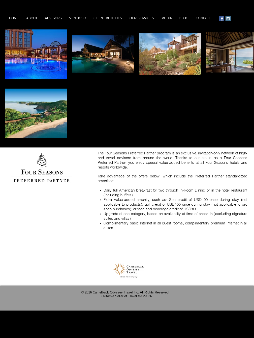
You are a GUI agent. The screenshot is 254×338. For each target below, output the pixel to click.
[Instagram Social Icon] (228, 18)
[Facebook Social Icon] (221, 18)
